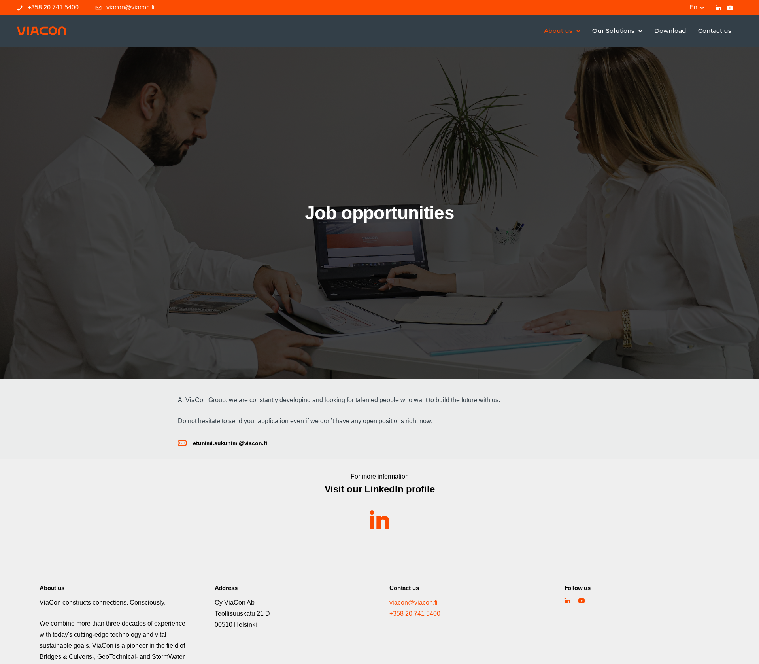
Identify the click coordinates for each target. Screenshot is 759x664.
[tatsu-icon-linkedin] (718, 7)
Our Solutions (613, 30)
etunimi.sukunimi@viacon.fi (230, 443)
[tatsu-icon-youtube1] (730, 7)
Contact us (714, 30)
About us (558, 30)
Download (670, 30)
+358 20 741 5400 (53, 7)
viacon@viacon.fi (130, 7)
